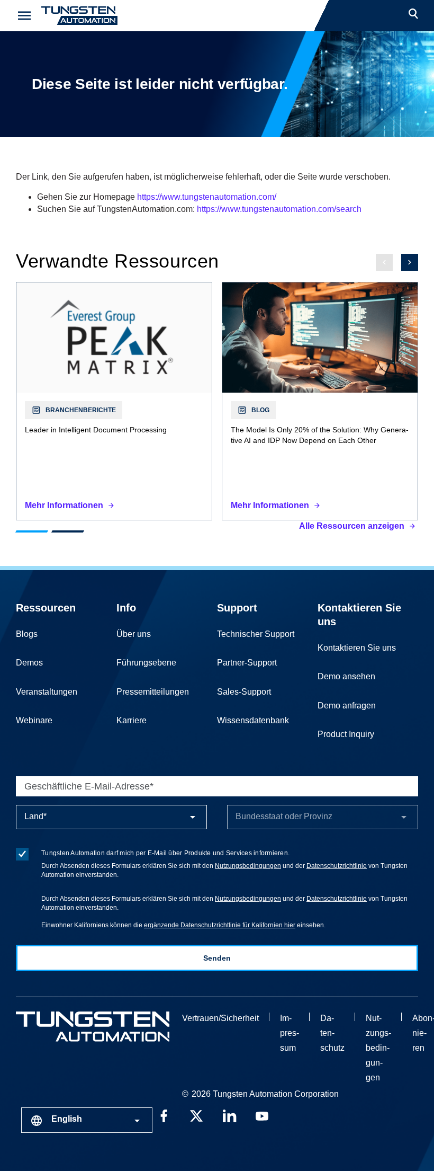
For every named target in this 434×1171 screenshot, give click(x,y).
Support (237, 608)
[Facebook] (163, 1115)
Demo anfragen (347, 705)
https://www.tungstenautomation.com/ (206, 196)
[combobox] (86, 1120)
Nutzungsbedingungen (248, 866)
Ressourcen (46, 608)
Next (409, 262)
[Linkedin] (229, 1115)
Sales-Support (244, 691)
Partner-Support (247, 662)
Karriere (131, 720)
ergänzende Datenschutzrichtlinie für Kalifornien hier (219, 925)
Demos (29, 662)
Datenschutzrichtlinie (336, 866)
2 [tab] (67, 531)
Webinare (34, 720)
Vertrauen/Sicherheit (220, 1018)
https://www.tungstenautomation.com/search (279, 209)
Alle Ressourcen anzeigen (351, 525)
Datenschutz (332, 1033)
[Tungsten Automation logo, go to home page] (92, 1027)
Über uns (133, 633)
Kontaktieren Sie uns (357, 647)
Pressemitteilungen (152, 691)
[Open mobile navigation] (24, 15)
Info (126, 608)
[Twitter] (196, 1115)
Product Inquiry (346, 734)
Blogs (27, 633)
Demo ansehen (346, 676)
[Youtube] (262, 1115)
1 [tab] (31, 531)
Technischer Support (255, 633)
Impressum (289, 1033)
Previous (384, 262)
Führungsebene (146, 662)
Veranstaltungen (46, 691)
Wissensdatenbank (253, 720)
